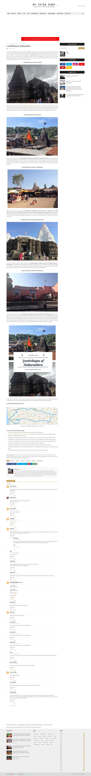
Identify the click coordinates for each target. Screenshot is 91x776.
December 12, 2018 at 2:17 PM (14, 573)
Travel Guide (46, 742)
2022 (72, 761)
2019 (72, 755)
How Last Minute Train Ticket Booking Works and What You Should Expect (22, 746)
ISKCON (46, 738)
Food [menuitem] (28, 13)
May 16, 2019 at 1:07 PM (13, 603)
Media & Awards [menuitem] (51, 13)
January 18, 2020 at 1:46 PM (14, 673)
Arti (7, 48)
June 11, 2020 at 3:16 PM (13, 683)
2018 (72, 753)
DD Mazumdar (13, 692)
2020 (72, 757)
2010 (72, 736)
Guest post (12, 460)
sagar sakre (12, 572)
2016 (72, 748)
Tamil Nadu (40, 742)
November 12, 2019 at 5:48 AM (14, 623)
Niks (11, 551)
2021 (72, 759)
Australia (54, 738)
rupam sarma (13, 497)
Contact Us (82, 774)
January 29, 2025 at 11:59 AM (17, 539)
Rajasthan (39, 736)
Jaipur (42, 740)
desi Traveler (13, 486)
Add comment (13, 705)
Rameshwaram (36, 740)
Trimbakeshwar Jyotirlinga (34, 105)
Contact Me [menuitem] (67, 13)
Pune (50, 738)
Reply (11, 492)
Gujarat (55, 736)
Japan (35, 736)
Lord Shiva (22, 460)
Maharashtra (28, 460)
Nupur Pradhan (13, 662)
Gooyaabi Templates (27, 774)
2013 (72, 742)
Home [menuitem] (8, 13)
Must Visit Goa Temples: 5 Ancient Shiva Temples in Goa (73, 82)
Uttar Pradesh (47, 740)
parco (11, 652)
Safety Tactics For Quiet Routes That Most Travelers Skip (21, 757)
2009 (72, 733)
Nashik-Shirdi (41, 738)
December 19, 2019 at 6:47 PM (14, 663)
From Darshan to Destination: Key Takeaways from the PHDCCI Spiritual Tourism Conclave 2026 (22, 740)
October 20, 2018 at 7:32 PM (14, 562)
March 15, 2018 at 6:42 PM (13, 487)
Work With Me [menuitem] (60, 13)
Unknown (12, 528)
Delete (13, 492)
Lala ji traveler (13, 672)
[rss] (69, 67)
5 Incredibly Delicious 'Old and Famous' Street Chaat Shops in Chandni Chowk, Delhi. (75, 95)
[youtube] (83, 6)
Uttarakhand (36, 734)
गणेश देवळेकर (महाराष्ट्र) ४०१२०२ (16, 582)
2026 (72, 770)
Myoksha (33, 460)
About (78, 774)
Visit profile (68, 53)
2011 (72, 738)
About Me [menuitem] (14, 13)
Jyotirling (17, 460)
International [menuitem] (34, 13)
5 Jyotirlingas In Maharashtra (72, 75)
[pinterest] (62, 67)
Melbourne (35, 738)
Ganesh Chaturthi (43, 734)
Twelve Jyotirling (12, 43)
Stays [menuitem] (24, 13)
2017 (72, 750)
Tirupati (42, 744)
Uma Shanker (13, 508)
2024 (72, 765)
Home (8, 43)
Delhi (52, 744)
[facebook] (78, 6)
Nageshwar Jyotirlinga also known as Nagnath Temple (20, 434)
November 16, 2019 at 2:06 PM (14, 643)
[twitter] (80, 6)
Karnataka (47, 744)
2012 (72, 740)
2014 (72, 744)
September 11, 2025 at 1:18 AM (14, 693)
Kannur (52, 740)
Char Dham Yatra (51, 734)
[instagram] (82, 6)
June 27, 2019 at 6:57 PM (13, 613)
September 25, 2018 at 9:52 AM (14, 552)
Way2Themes (16, 774)
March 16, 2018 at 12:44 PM (14, 498)
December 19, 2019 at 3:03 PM (14, 653)
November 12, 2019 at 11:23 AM (14, 633)
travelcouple (13, 682)
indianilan (12, 518)
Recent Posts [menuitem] (43, 13)
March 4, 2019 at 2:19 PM (13, 583)
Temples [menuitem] (19, 13)
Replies (12, 494)
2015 (72, 746)
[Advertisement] (45, 25)
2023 (72, 763)
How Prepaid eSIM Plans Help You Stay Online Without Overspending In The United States (22, 734)
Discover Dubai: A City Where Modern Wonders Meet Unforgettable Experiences (21, 752)
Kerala (35, 742)
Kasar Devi (51, 742)
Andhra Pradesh (36, 744)
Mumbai (44, 736)
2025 (72, 768)
